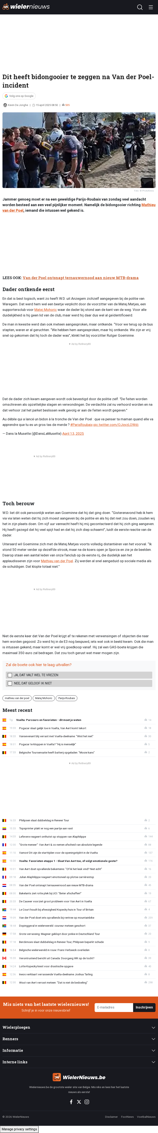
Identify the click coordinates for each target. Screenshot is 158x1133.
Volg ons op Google (21, 96)
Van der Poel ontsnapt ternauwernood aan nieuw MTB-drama (81, 277)
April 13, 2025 (73, 433)
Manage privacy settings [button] (19, 1129)
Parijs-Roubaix (66, 698)
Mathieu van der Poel (57, 561)
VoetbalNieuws (146, 1116)
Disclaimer (111, 1116)
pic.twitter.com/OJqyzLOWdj (115, 425)
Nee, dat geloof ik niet (33, 683)
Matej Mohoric (45, 310)
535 (67, 105)
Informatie (12, 1050)
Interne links (14, 1062)
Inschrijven (144, 1007)
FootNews (127, 1116)
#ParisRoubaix (81, 425)
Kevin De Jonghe (18, 105)
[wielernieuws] (79, 1077)
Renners (10, 1039)
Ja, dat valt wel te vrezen (36, 675)
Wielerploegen (16, 1027)
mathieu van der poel (17, 698)
